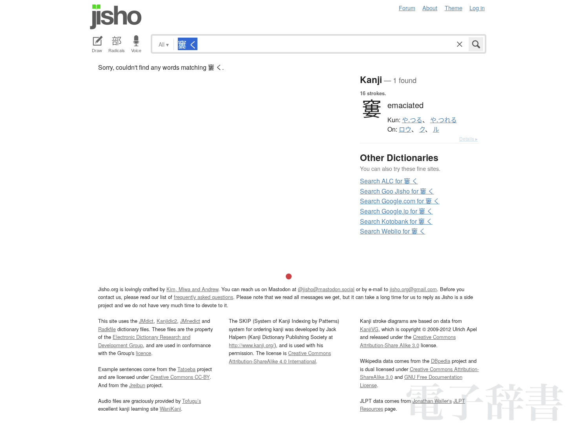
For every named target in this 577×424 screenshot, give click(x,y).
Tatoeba (186, 369)
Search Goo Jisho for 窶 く (397, 191)
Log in (477, 8)
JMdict (146, 320)
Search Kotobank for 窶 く (396, 221)
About (429, 8)
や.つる (412, 120)
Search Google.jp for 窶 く (396, 211)
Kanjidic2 (167, 320)
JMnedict (190, 320)
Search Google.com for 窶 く (400, 200)
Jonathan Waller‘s (432, 400)
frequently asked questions (203, 297)
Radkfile (107, 329)
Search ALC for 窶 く (389, 180)
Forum (407, 8)
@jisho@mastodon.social (326, 289)
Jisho (116, 16)
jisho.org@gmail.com (413, 289)
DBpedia (440, 360)
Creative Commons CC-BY (180, 377)
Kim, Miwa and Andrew (192, 289)
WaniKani (170, 408)
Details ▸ (468, 138)
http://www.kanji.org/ (251, 345)
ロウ (405, 129)
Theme (453, 8)
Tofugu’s (191, 400)
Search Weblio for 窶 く (392, 231)
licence (143, 353)
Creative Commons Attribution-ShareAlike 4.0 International (280, 356)
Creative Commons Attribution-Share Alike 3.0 (408, 340)
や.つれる (443, 120)
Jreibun (137, 385)
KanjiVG (369, 329)
